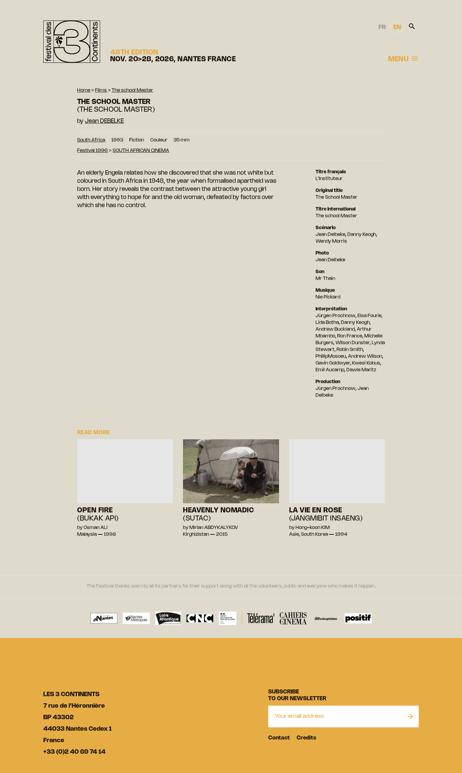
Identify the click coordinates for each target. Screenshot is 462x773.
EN (397, 27)
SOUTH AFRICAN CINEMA (141, 151)
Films (101, 90)
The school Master (132, 90)
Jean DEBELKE (104, 121)
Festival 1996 (92, 151)
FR (382, 27)
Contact (279, 738)
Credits (306, 738)
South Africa (91, 140)
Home (83, 90)
